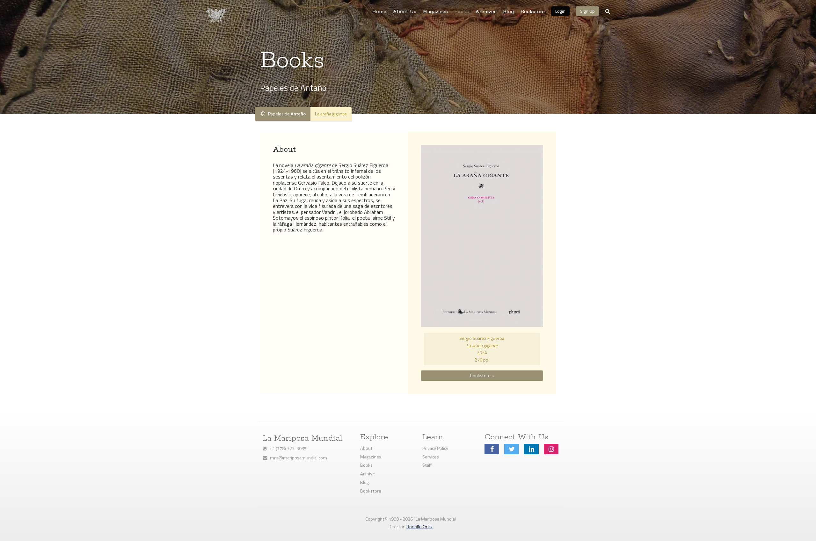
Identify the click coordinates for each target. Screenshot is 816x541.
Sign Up (587, 11)
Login (560, 11)
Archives (486, 12)
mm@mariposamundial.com (297, 457)
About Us (404, 12)
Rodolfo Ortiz (419, 526)
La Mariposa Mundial (303, 438)
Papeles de (285, 113)
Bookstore (533, 12)
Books (461, 12)
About (366, 448)
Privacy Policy (435, 448)
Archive (367, 473)
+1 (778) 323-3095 (286, 448)
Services (430, 456)
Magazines (435, 12)
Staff (427, 465)
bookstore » (482, 375)
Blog (508, 12)
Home (379, 12)
